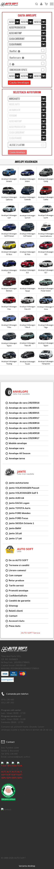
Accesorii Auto (16, 621)
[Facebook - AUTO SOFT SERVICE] (3, 770)
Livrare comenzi (17, 570)
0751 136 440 (7, 699)
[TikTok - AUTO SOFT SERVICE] (8, 770)
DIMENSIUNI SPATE (18, 70)
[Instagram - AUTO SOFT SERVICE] (14, 770)
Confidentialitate (18, 595)
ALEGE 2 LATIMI (17, 145)
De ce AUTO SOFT (18, 560)
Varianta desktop (27, 866)
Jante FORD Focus (18, 518)
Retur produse (16, 580)
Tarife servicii (16, 585)
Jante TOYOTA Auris (19, 508)
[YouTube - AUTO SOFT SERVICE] (19, 770)
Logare (41, 2)
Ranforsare (16, 57)
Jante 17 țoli (15, 538)
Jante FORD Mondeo (19, 513)
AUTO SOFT (9, 4)
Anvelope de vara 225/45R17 (24, 418)
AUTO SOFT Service (30, 633)
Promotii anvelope (18, 590)
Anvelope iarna (17, 458)
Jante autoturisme (19, 482)
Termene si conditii (19, 565)
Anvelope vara (16, 448)
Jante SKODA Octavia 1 (21, 523)
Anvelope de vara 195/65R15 (24, 407)
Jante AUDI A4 (16, 498)
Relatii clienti (16, 610)
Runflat (14, 51)
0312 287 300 (7, 702)
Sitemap (13, 605)
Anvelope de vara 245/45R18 (24, 433)
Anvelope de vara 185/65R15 (24, 413)
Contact (13, 615)
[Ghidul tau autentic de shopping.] (7, 679)
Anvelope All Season (19, 453)
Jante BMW (15, 528)
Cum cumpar (15, 575)
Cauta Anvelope (19, 82)
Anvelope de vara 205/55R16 (24, 402)
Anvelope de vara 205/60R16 (24, 423)
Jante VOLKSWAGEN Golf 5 (23, 493)
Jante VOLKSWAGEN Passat (24, 488)
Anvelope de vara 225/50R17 (24, 438)
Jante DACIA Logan (19, 503)
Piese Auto (14, 626)
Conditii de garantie (19, 600)
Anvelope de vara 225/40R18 (24, 428)
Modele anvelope (18, 443)
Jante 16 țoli (15, 533)
